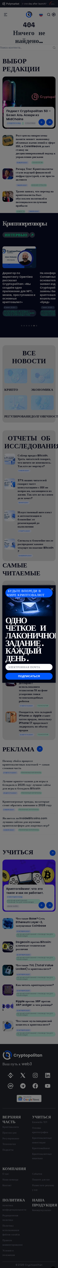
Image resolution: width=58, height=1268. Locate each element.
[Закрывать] (52, 589)
